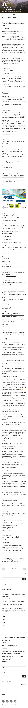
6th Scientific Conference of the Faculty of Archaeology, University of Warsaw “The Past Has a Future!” (13, 610)
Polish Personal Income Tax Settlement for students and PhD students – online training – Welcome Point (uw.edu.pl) (13, 315)
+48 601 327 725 (18, 645)
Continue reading (6, 134)
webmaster (4, 661)
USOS (3, 625)
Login (3, 619)
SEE (14, 499)
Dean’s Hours (7, 70)
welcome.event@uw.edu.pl (10, 181)
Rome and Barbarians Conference (10, 598)
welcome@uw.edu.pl (11, 276)
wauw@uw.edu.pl (10, 659)
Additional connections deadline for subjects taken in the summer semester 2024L (14, 115)
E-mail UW (5, 622)
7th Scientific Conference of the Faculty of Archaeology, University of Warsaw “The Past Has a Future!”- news (13, 594)
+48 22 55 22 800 (10, 656)
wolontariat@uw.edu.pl (9, 456)
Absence (5, 93)
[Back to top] (25, 573)
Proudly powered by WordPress (10, 704)
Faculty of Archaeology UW (11, 9)
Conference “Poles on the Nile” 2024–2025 (13, 601)
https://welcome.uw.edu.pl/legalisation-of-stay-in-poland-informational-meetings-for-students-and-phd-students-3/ (13, 175)
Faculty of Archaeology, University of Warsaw (13, 637)
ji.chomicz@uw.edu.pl (14, 653)
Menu (14, 14)
